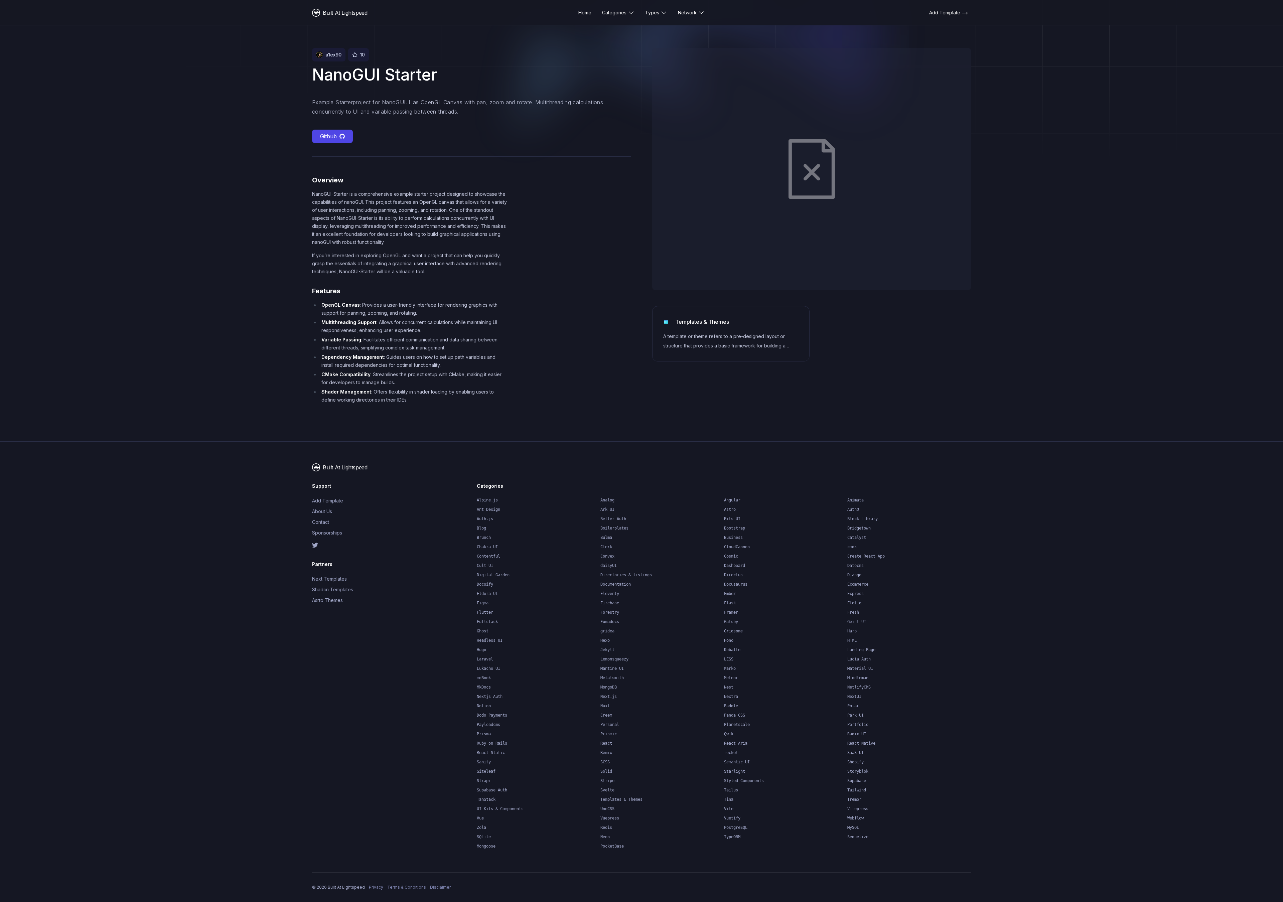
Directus (733, 575)
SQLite (484, 837)
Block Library (862, 518)
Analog (607, 500)
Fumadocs (609, 621)
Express (855, 593)
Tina (728, 799)
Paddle (731, 706)
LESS (728, 659)
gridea (607, 631)
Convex (607, 556)
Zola (481, 827)
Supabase (856, 780)
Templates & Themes (621, 799)
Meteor (731, 677)
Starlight (734, 771)
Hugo (481, 649)
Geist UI (856, 621)
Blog (481, 528)
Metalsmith (612, 677)
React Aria (735, 743)
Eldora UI (487, 593)
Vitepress (857, 808)
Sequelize (857, 837)
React (606, 743)
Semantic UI (737, 762)
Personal (609, 724)
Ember (730, 593)
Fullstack (487, 621)
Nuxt (605, 706)
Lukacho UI (488, 668)
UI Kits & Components (500, 808)
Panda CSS (734, 715)
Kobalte (732, 649)
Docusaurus (735, 584)
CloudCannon (737, 547)
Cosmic (731, 556)
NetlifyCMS (859, 687)
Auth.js (485, 518)
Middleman (857, 677)
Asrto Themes (327, 600)
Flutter (485, 612)
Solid (606, 771)
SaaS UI (855, 752)
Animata (855, 500)
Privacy (376, 887)
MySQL (853, 827)
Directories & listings (626, 575)
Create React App (866, 556)
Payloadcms (488, 724)
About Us (322, 511)
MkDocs (484, 687)
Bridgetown (859, 528)
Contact (320, 522)
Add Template (327, 500)
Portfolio (857, 724)
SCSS (605, 762)
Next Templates (329, 579)
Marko (730, 668)
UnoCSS (607, 808)
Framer (731, 612)
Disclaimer (440, 887)
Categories (614, 12)
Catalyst (856, 537)
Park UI (855, 715)
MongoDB (608, 687)
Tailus (731, 790)
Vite (728, 808)
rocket (731, 752)
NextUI (854, 696)
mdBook (484, 677)
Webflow (855, 818)
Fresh (853, 612)
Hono (728, 640)
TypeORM (732, 837)
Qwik (728, 734)
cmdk (852, 547)
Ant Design (488, 509)
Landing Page (861, 649)
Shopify (855, 762)
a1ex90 (333, 54)
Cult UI (485, 565)
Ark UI (607, 509)
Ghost (482, 631)
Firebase (609, 603)
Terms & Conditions (406, 887)
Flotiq (854, 603)
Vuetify (732, 818)
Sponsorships (327, 533)
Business (733, 537)
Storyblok (857, 771)
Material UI (860, 668)
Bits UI (732, 518)
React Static (491, 752)
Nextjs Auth (490, 696)
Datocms (855, 565)
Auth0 (853, 509)
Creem (606, 715)
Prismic (608, 734)
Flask (730, 603)
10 (362, 54)
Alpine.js (487, 500)
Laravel (485, 659)
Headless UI (490, 640)
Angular (732, 500)
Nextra (731, 696)
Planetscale (737, 724)
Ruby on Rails (492, 743)
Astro (730, 509)
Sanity (484, 762)
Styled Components (744, 780)
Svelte (607, 790)
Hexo (605, 640)
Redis (606, 827)
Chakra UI (487, 547)
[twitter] (350, 545)
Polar (853, 706)
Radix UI (856, 734)
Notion (484, 706)
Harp (852, 631)
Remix (606, 752)
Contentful (488, 556)
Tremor (854, 799)
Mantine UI (612, 668)
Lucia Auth (859, 659)
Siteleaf (486, 771)
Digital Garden (493, 575)
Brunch (484, 537)
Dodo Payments (492, 715)
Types (652, 12)
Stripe (607, 780)
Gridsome (733, 631)
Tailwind (856, 790)
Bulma (606, 537)
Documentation (615, 584)
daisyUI (608, 565)
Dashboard (734, 565)
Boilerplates (614, 528)
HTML (852, 640)
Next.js (608, 696)
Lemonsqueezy (614, 659)
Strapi (484, 780)
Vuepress (609, 818)
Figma (482, 603)
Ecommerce (857, 584)
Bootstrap (734, 528)
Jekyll (607, 649)
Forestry (609, 612)
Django (854, 575)
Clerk (606, 547)
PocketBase (612, 846)
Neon (605, 837)
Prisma (484, 734)
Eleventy (609, 593)
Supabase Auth (492, 790)
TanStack (486, 799)
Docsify (485, 584)
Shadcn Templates (332, 589)
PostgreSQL (735, 827)
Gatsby (731, 621)
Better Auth (613, 518)
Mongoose (486, 846)
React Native (861, 743)
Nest (728, 687)
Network (687, 12)
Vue (480, 818)
